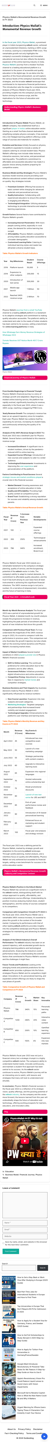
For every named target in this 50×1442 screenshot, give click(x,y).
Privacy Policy (24, 1429)
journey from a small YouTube (29, 310)
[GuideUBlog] (8, 5)
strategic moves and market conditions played (22, 477)
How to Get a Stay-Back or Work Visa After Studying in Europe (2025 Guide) (32, 1280)
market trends (30, 680)
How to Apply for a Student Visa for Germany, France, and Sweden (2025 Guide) (32, 1323)
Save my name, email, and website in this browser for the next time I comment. (26, 1243)
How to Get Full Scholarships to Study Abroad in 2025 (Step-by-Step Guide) (30, 1338)
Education (9, 1171)
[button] (34, 5)
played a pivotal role (27, 655)
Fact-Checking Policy (14, 1433)
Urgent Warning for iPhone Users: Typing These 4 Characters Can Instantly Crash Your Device (31, 1410)
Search (5, 1264)
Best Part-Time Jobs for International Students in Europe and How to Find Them (31, 1294)
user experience (26, 466)
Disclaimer (38, 1429)
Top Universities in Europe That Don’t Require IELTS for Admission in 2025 (31, 1309)
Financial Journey (27, 1175)
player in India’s (18, 128)
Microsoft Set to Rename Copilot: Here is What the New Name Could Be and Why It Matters (31, 1395)
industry (12, 1094)
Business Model (12, 1175)
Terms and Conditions (35, 1433)
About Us (12, 1429)
